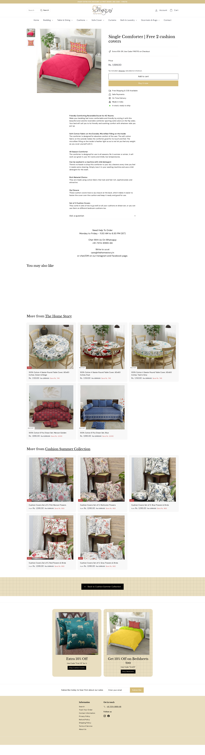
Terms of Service (85, 726)
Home (36, 20)
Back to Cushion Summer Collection (104, 586)
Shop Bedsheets (128, 671)
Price (110, 60)
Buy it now (143, 83)
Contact (167, 20)
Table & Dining (64, 20)
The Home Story (58, 316)
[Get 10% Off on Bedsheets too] (128, 633)
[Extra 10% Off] (77, 633)
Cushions (81, 20)
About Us (82, 729)
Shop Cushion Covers (77, 668)
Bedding (47, 20)
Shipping (122, 71)
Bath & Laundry (127, 20)
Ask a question (76, 215)
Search (82, 707)
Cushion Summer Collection (67, 449)
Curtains (112, 20)
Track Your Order (85, 710)
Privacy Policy (84, 716)
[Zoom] (69, 61)
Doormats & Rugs (149, 20)
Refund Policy (84, 720)
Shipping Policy (85, 723)
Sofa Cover (97, 20)
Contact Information (87, 713)
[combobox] (39, 10)
